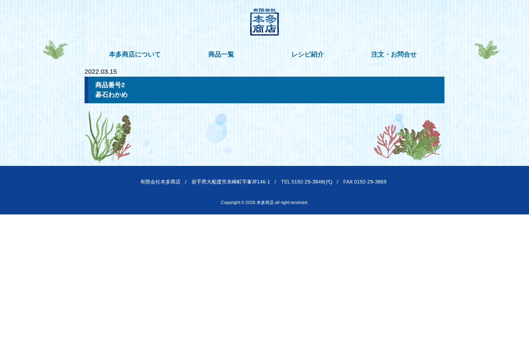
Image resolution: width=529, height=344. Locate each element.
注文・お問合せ (394, 54)
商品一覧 (221, 54)
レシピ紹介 (307, 54)
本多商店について (135, 54)
